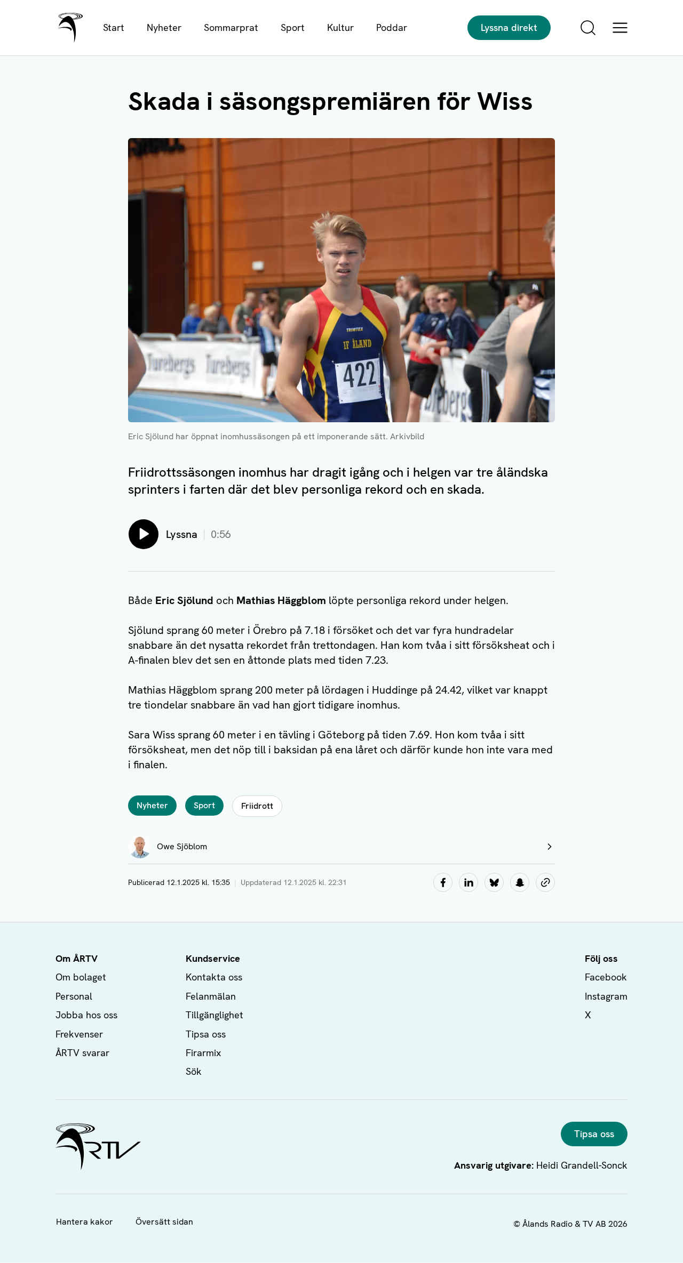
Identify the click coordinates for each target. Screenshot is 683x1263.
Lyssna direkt (509, 27)
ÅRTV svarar (82, 1053)
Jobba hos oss (86, 1015)
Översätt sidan (164, 1221)
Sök (194, 1071)
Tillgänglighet (214, 1015)
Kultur (340, 27)
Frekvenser (79, 1034)
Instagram (606, 996)
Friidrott (257, 805)
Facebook (606, 977)
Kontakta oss (214, 977)
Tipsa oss (206, 1034)
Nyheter (164, 27)
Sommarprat (231, 27)
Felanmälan (211, 996)
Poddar (391, 27)
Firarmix (203, 1053)
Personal (73, 996)
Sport (293, 27)
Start (113, 27)
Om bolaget (80, 977)
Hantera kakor (84, 1221)
